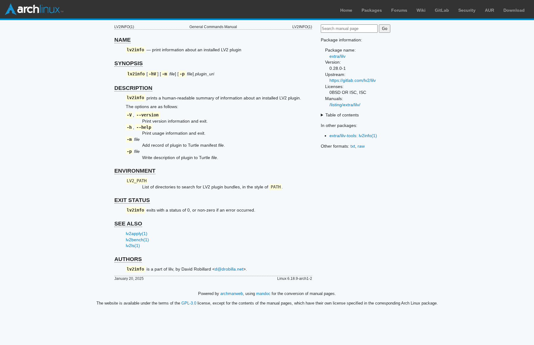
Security (467, 10)
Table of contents (342, 114)
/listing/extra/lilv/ (344, 104)
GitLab (442, 10)
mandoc (263, 293)
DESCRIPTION (133, 88)
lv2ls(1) (133, 245)
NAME (122, 40)
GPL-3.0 (188, 303)
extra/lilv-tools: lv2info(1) (353, 135)
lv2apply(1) (136, 233)
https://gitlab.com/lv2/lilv (352, 80)
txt (352, 146)
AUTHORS (128, 259)
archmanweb (231, 293)
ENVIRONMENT (134, 171)
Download (514, 10)
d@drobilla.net (229, 269)
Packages (372, 10)
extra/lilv (337, 56)
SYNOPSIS (128, 63)
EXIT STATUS (132, 200)
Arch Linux (34, 9)
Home (346, 10)
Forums (399, 10)
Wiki (421, 10)
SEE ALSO (128, 224)
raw (361, 146)
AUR (489, 10)
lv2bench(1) (137, 239)
